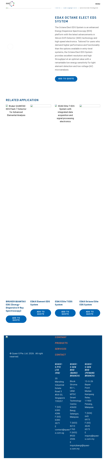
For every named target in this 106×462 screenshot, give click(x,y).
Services (60, 348)
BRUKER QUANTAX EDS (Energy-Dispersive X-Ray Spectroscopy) (16, 306)
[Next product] (99, 11)
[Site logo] (10, 3)
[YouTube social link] (11, 346)
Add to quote (66, 79)
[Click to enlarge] (10, 46)
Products (61, 342)
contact (60, 354)
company (60, 337)
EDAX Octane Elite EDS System (89, 303)
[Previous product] (93, 11)
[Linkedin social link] (18, 346)
